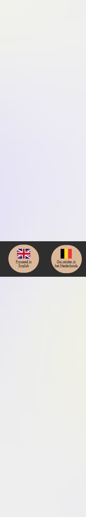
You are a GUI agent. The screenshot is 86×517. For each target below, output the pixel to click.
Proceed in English (24, 263)
